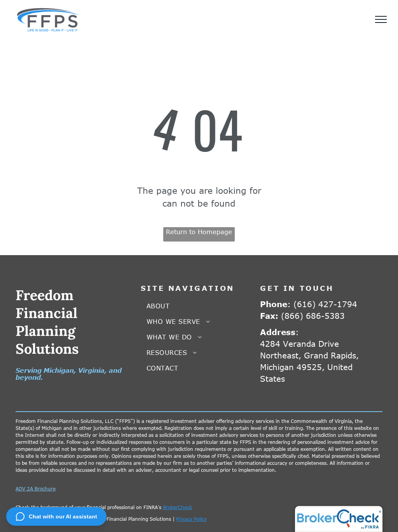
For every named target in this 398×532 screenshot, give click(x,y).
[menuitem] (199, 306)
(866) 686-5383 (313, 315)
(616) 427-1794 (325, 304)
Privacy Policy (191, 519)
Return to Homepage (199, 231)
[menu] (381, 19)
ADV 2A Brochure (36, 488)
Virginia (91, 370)
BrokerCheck (177, 507)
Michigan (59, 370)
